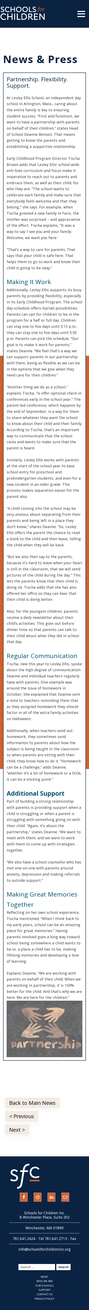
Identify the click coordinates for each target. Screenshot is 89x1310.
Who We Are (44, 1281)
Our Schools (44, 1285)
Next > (17, 1129)
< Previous (21, 1116)
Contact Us (45, 1294)
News (44, 1277)
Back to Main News (32, 1102)
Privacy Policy (44, 1299)
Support (44, 1290)
